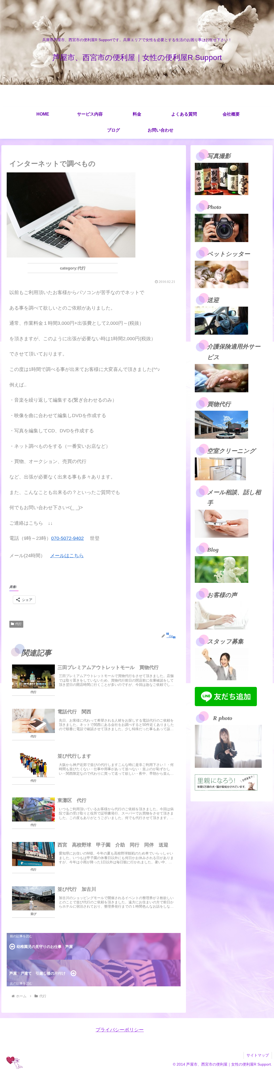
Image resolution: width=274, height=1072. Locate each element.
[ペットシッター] (221, 274)
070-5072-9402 (67, 538)
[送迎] (221, 320)
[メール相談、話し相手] (221, 523)
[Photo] (221, 227)
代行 (18, 624)
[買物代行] (221, 424)
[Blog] (221, 569)
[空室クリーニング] (220, 468)
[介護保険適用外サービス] (221, 377)
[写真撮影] (221, 178)
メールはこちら (67, 555)
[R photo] (228, 746)
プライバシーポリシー (120, 1030)
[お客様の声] (221, 615)
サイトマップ (257, 1055)
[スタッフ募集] (221, 664)
